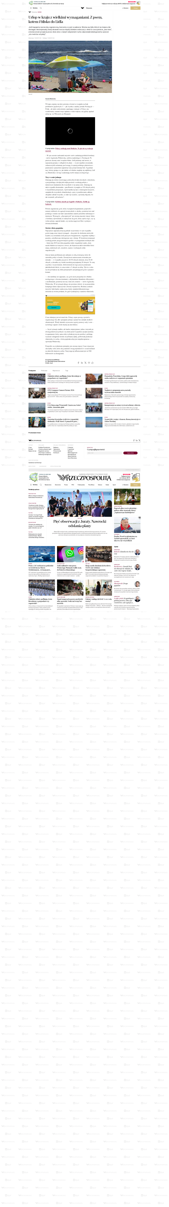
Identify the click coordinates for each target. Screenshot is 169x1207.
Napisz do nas (32, 451)
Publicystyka (81, 485)
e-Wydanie (125, 8)
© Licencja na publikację (52, 359)
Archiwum (56, 452)
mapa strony (32, 466)
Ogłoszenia (56, 449)
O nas (30, 447)
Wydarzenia (48, 485)
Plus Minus (91, 485)
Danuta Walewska (50, 99)
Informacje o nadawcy (44, 452)
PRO (73, 485)
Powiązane (32, 370)
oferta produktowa (55, 466)
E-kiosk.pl (70, 447)
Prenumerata (57, 451)
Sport (114, 485)
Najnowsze (56, 370)
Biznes (40, 12)
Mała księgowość (72, 452)
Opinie (116, 547)
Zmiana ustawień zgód (44, 449)
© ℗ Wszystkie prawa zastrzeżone (55, 361)
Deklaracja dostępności (44, 454)
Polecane (44, 370)
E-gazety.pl (71, 449)
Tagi (66, 370)
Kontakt (31, 449)
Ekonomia (89, 8)
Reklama (55, 447)
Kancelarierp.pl (72, 454)
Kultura (100, 485)
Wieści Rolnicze (72, 456)
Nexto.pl (70, 451)
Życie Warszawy (72, 458)
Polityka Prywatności (44, 447)
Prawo (66, 485)
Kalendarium (42, 466)
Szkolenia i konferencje (35, 462)
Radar (107, 485)
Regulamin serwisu (43, 451)
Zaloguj (135, 8)
